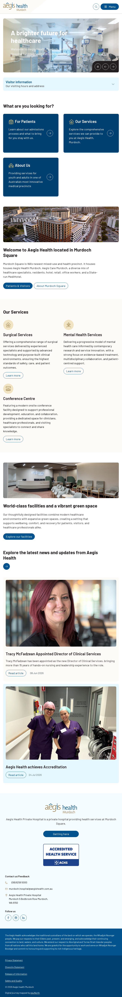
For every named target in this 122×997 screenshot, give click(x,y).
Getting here (61, 834)
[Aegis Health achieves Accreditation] (61, 733)
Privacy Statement (14, 960)
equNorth (35, 992)
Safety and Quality (13, 980)
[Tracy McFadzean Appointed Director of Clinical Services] (61, 629)
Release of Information (16, 974)
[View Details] (30, 133)
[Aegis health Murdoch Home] (16, 6)
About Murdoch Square (51, 286)
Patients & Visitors (18, 286)
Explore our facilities (19, 536)
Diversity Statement (14, 967)
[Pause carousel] (98, 67)
